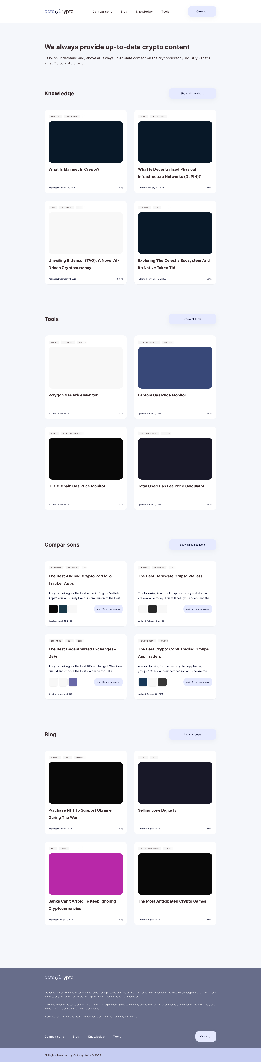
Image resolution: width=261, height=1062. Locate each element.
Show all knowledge (193, 93)
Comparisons (102, 11)
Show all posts (192, 734)
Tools (165, 11)
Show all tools (192, 319)
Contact (202, 11)
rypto (59, 11)
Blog (124, 11)
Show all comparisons (193, 544)
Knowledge (144, 11)
